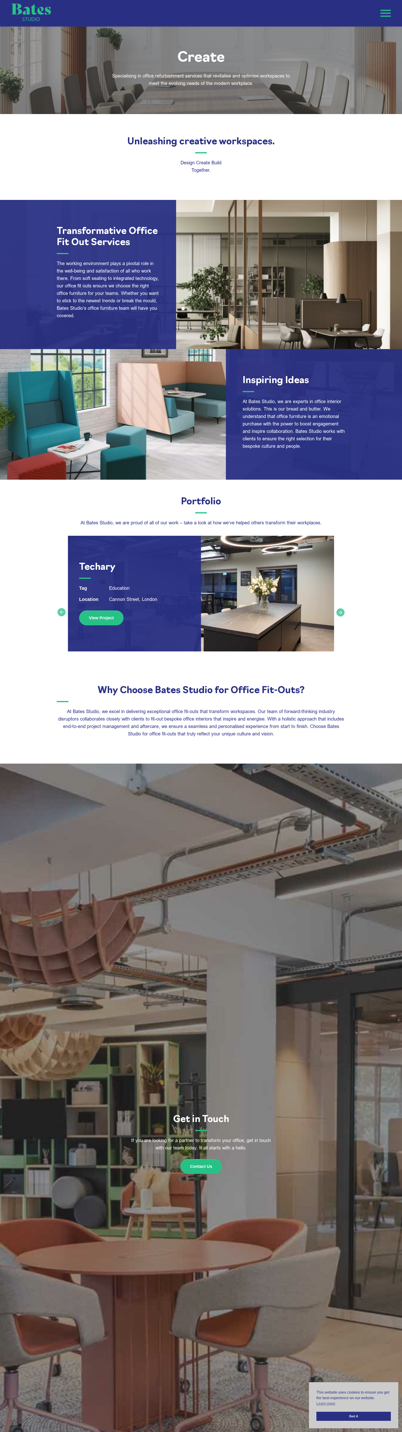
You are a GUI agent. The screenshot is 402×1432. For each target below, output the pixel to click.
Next (341, 613)
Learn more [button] (325, 1403)
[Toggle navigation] (385, 13)
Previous (60, 611)
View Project (101, 618)
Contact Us (201, 1166)
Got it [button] (353, 1416)
